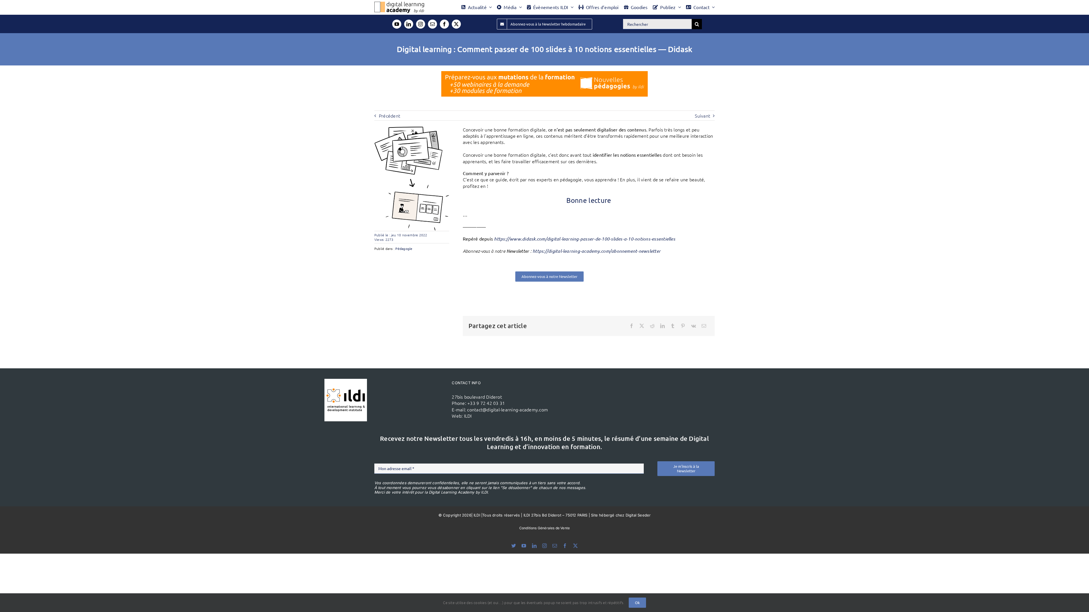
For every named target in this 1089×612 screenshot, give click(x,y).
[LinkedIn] (662, 326)
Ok (637, 602)
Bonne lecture (588, 200)
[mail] (432, 24)
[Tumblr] (673, 326)
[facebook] (444, 24)
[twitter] (456, 24)
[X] (642, 326)
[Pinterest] (683, 326)
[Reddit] (652, 326)
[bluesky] (513, 545)
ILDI (468, 416)
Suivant (702, 115)
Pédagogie (403, 248)
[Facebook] (631, 326)
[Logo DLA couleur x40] (399, 4)
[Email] (704, 326)
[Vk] (693, 326)
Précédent (389, 115)
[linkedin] (408, 24)
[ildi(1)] (345, 381)
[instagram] (420, 24)
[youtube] (396, 24)
